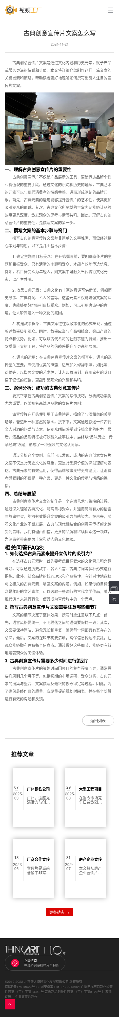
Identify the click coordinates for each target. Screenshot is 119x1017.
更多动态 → (59, 912)
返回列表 (98, 720)
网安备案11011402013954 (60, 986)
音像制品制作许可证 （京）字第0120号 (73, 991)
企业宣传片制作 (26, 997)
